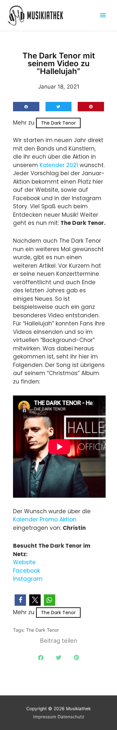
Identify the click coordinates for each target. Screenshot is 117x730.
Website (24, 562)
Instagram (28, 579)
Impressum (44, 716)
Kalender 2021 (59, 165)
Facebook (26, 571)
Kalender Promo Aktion (44, 519)
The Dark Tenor (58, 123)
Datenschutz (71, 716)
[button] (26, 106)
